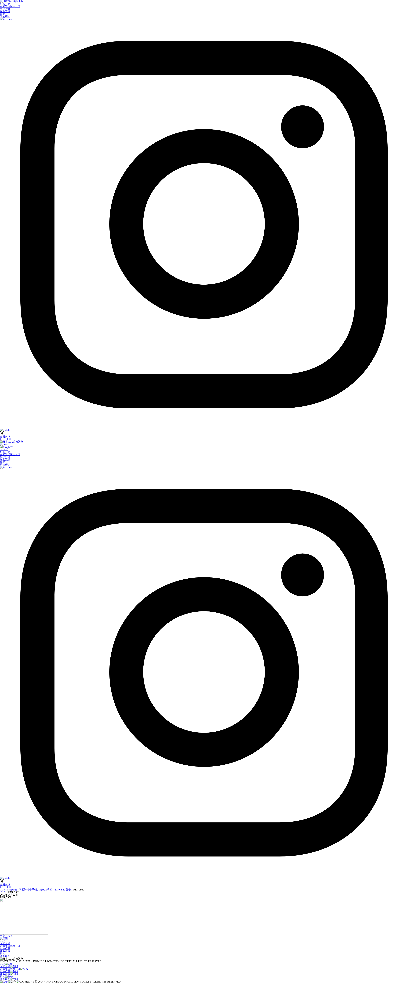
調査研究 (5, 16)
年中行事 (5, 8)
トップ (4, 449)
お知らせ (5, 3)
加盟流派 (5, 11)
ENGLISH (5, 439)
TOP (2, 940)
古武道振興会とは (10, 6)
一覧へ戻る (6, 935)
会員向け (5, 436)
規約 (2, 14)
